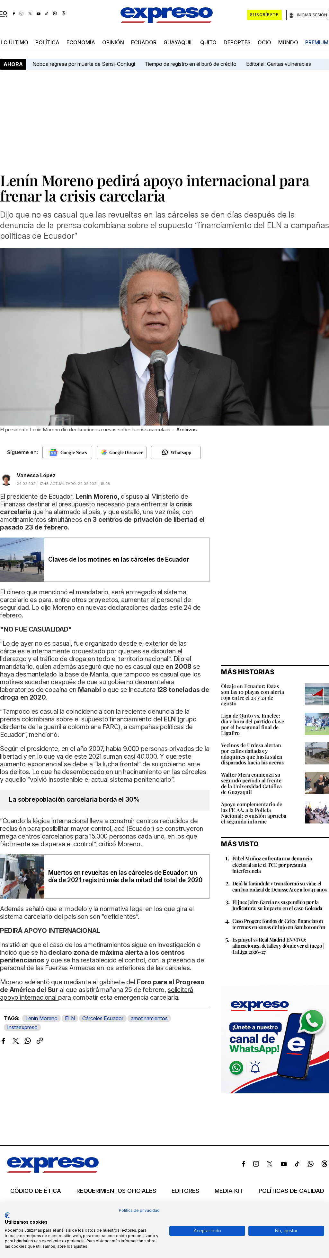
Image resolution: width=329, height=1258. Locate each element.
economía (81, 42)
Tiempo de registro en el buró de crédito (190, 64)
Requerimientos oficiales (116, 1191)
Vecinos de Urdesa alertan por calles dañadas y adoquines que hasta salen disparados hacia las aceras (252, 754)
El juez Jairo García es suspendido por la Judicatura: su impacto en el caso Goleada (277, 905)
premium (316, 42)
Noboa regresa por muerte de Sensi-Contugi (83, 64)
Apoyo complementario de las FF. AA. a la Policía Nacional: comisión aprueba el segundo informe (253, 813)
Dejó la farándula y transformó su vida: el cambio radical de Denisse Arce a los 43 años (279, 886)
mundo (288, 42)
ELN (70, 1018)
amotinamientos (149, 1018)
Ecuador (143, 42)
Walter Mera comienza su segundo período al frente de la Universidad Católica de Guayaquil (251, 783)
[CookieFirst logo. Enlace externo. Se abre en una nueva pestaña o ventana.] (7, 1215)
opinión (113, 42)
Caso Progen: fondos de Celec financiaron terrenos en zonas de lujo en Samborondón (278, 924)
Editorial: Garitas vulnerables (278, 64)
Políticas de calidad (291, 1191)
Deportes (237, 42)
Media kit (229, 1191)
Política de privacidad (139, 1210)
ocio (264, 42)
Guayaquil (178, 42)
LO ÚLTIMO (14, 42)
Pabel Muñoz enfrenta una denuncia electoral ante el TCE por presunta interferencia (272, 864)
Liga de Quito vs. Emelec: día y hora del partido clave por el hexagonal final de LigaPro (252, 724)
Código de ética (35, 1191)
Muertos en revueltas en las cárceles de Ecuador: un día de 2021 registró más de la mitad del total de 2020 (125, 876)
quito (208, 42)
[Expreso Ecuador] (53, 1171)
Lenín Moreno (41, 1018)
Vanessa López (36, 475)
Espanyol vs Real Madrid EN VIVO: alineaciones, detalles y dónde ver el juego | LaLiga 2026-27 (278, 945)
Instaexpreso (22, 1027)
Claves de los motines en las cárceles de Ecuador (118, 559)
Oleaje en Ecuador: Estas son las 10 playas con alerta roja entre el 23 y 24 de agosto (252, 695)
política (47, 42)
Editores (185, 1191)
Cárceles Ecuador (102, 1018)
